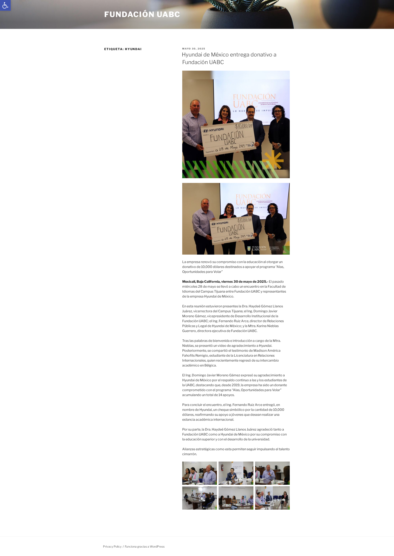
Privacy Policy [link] (112, 546)
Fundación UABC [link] (142, 14)
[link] (5, 5)
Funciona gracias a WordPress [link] (145, 546)
